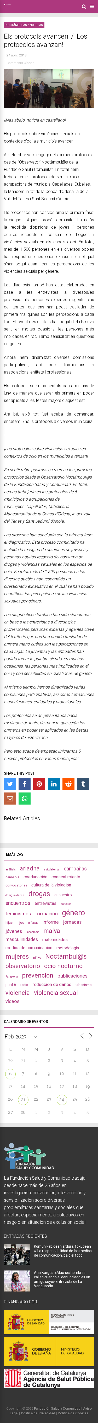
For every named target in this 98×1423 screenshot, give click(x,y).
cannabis (12, 877)
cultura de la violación (51, 885)
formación (46, 914)
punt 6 (10, 985)
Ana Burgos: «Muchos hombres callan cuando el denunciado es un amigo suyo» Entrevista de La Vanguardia (62, 1279)
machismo (32, 932)
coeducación (35, 876)
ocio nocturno (63, 966)
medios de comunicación (28, 947)
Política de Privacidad (38, 1413)
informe (51, 922)
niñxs (37, 957)
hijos (20, 923)
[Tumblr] (83, 784)
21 (23, 1099)
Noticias (36, 25)
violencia (17, 992)
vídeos (12, 1001)
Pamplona (11, 976)
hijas (9, 923)
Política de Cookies (73, 1413)
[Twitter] (10, 784)
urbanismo (84, 985)
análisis (10, 869)
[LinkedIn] (54, 784)
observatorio (22, 966)
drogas (39, 894)
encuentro (63, 895)
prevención (37, 975)
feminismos (18, 914)
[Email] (10, 798)
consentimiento (65, 876)
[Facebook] (25, 784)
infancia (33, 923)
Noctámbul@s (66, 956)
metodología (67, 948)
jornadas (72, 922)
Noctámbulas (16, 25)
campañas (75, 869)
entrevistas (45, 903)
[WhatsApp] (25, 798)
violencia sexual (56, 992)
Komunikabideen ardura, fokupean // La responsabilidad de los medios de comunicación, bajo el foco (63, 1250)
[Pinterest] (39, 784)
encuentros (17, 903)
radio (24, 985)
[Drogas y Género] (7, 4)
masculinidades (21, 939)
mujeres (17, 956)
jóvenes (13, 931)
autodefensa (52, 869)
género (73, 912)
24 (61, 1099)
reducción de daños (51, 984)
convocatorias (16, 885)
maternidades (55, 939)
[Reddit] (68, 784)
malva (51, 930)
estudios (66, 904)
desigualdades (14, 895)
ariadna (30, 868)
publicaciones (72, 976)
